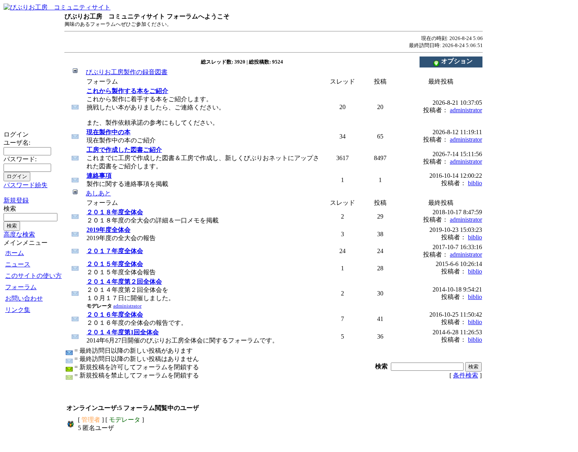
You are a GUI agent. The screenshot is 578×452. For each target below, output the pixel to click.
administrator (466, 110)
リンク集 (17, 309)
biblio (475, 183)
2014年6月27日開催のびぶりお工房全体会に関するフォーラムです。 (182, 336)
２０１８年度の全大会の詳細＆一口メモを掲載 (153, 216)
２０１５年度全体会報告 (121, 268)
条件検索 (465, 375)
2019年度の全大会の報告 (121, 233)
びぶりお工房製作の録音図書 (127, 72)
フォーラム (21, 287)
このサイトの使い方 (33, 275)
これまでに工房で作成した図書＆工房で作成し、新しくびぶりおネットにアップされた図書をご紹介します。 (203, 158)
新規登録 (16, 200)
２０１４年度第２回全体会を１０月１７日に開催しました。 (131, 293)
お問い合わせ (24, 298)
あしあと (98, 193)
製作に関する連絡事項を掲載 (127, 179)
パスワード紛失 (26, 185)
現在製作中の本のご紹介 (121, 136)
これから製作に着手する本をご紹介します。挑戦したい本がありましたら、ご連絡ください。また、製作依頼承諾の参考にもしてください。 (156, 106)
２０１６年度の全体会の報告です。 (137, 318)
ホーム (14, 253)
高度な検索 (19, 234)
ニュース (17, 264)
